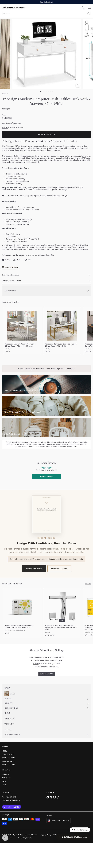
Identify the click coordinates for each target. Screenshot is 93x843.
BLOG (4, 785)
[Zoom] (78, 85)
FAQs (4, 781)
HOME (4, 751)
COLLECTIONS (7, 754)
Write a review (46, 477)
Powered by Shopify (25, 838)
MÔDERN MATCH (8, 761)
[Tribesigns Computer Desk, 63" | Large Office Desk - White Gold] (62, 330)
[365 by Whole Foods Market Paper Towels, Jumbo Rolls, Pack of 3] (22, 612)
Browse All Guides (59, 568)
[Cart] (84, 7)
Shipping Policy (45, 835)
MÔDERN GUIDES (9, 758)
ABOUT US (6, 778)
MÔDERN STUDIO (8, 765)
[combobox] (46, 13)
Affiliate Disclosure (8, 838)
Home (4, 94)
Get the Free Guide (34, 568)
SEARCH (5, 774)
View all (88, 584)
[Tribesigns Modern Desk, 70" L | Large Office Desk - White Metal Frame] (22, 330)
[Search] (88, 13)
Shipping (5, 128)
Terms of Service (32, 835)
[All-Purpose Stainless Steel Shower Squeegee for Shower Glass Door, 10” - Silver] (62, 613)
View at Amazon (46, 134)
